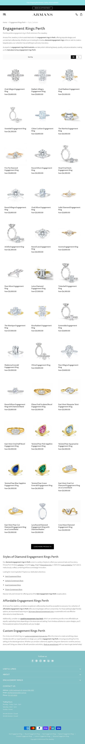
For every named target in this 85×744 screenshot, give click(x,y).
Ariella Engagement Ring (14, 247)
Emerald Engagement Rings (24, 736)
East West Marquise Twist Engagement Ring (68, 405)
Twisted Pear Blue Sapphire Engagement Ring (15, 484)
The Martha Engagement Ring (68, 130)
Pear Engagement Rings (49, 734)
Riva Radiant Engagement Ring (41, 327)
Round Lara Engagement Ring (41, 248)
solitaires (21, 565)
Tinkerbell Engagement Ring (67, 287)
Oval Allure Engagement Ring (41, 208)
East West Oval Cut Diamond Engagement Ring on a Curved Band (69, 485)
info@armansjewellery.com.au (16, 693)
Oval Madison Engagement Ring (69, 90)
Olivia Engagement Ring (40, 365)
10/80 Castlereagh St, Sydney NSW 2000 (21, 690)
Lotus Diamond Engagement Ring (38, 287)
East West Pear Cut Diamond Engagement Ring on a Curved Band (15, 527)
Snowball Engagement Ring (15, 129)
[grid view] (73, 57)
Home (5, 22)
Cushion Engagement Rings (42, 736)
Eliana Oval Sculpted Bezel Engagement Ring (41, 405)
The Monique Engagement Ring (15, 327)
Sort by (30, 57)
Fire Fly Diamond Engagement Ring (12, 169)
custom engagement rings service (36, 636)
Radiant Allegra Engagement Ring (38, 90)
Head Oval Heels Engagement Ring (65, 169)
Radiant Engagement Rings (66, 734)
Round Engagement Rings (32, 734)
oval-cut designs (66, 565)
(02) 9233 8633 (12, 695)
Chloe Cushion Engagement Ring (42, 130)
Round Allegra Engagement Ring (15, 208)
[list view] (78, 57)
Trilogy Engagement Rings (13, 589)
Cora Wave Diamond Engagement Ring (66, 526)
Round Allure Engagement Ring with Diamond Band (15, 405)
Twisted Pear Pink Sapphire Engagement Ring (41, 445)
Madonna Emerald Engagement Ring (12, 366)
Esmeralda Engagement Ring (67, 327)
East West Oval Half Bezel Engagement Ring (15, 445)
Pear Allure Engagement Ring (14, 287)
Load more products (42, 547)
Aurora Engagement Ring (68, 247)
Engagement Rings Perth (17, 22)
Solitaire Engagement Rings (14, 581)
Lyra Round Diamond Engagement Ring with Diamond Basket (40, 527)
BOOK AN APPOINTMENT (42, 8)
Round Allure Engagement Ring (41, 169)
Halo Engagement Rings (13, 576)
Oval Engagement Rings (13, 585)
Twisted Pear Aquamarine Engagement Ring (68, 445)
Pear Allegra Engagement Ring (68, 366)
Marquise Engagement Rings (61, 736)
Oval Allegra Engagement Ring (15, 90)
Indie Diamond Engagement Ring (69, 208)
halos (32, 565)
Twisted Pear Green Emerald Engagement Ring (41, 484)
